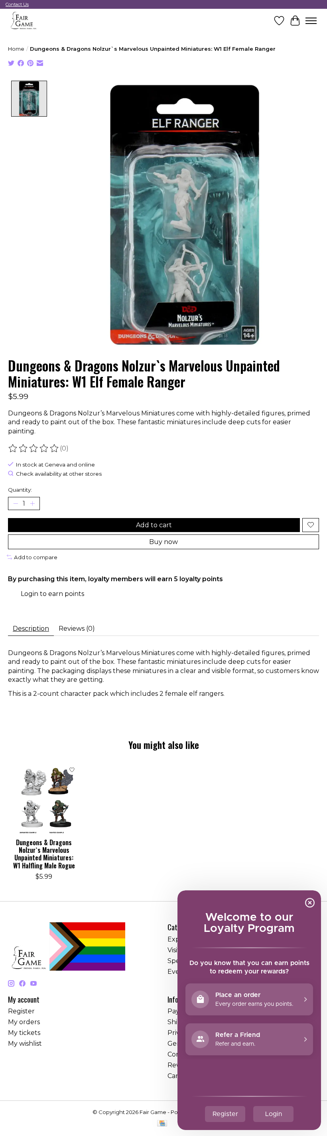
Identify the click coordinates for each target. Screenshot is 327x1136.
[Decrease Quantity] (15, 503)
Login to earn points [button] (52, 594)
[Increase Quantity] (32, 503)
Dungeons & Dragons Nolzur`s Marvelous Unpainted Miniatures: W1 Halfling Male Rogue (44, 854)
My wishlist (25, 1043)
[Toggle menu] (311, 21)
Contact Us (17, 4)
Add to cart (154, 525)
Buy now (163, 542)
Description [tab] (31, 628)
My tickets (24, 1033)
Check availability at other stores (59, 474)
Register (21, 1011)
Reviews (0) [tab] (77, 628)
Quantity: (20, 490)
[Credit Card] (162, 1124)
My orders (24, 1022)
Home (16, 49)
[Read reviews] (34, 448)
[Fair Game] (23, 20)
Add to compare (35, 557)
